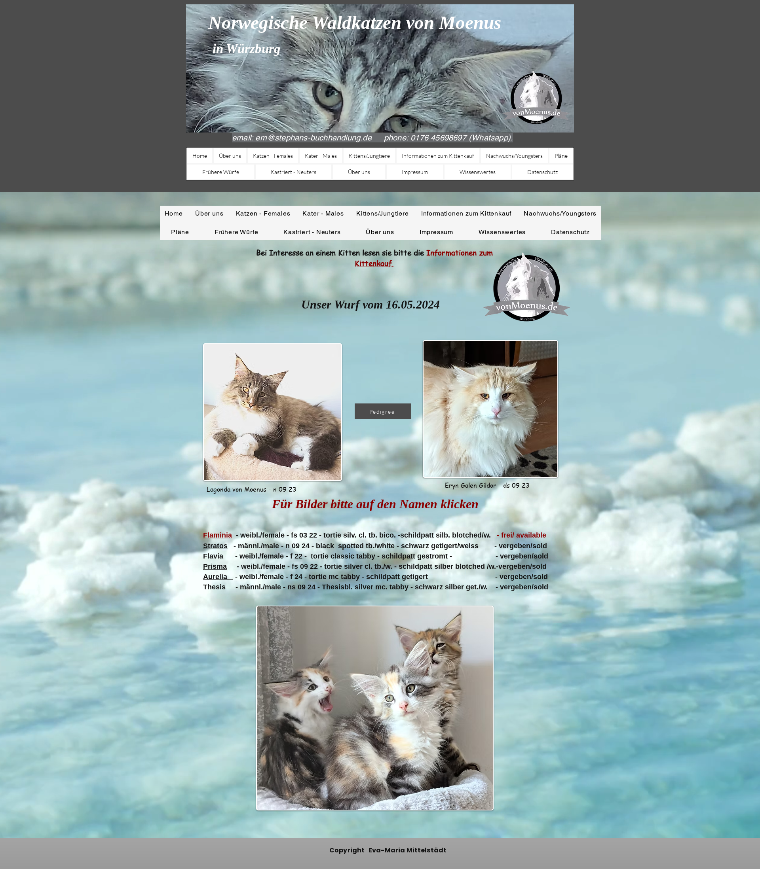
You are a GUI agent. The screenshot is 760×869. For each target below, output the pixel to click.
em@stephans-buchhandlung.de (313, 137)
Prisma (215, 566)
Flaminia (217, 535)
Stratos (215, 546)
